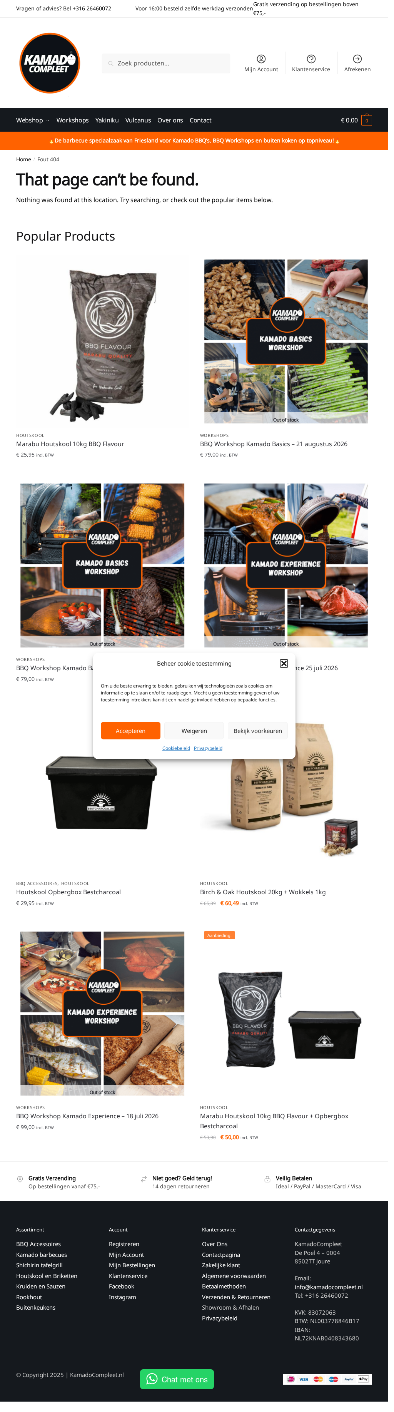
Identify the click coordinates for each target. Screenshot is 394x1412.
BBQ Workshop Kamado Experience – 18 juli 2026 (87, 1116)
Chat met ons (185, 1379)
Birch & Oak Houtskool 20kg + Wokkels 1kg (263, 892)
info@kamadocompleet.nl (329, 1287)
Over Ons (214, 1244)
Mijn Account (261, 69)
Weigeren (194, 730)
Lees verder (286, 470)
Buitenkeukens (35, 1307)
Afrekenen (357, 69)
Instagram (122, 1297)
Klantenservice (311, 69)
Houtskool (30, 435)
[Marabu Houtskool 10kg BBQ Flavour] (102, 341)
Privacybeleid (208, 748)
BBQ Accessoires (37, 883)
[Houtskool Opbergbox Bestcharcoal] (102, 789)
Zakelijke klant (221, 1265)
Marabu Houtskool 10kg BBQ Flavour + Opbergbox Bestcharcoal (274, 1121)
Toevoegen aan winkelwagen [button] (102, 470)
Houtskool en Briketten (46, 1276)
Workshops (214, 435)
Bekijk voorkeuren (258, 730)
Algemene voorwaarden (234, 1276)
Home (23, 159)
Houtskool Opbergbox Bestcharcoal (68, 892)
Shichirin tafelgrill (40, 1265)
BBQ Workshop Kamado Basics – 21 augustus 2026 (273, 444)
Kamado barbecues (41, 1254)
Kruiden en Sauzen (40, 1286)
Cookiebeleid (176, 748)
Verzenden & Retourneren (236, 1297)
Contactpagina (221, 1254)
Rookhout (29, 1297)
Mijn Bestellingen (132, 1265)
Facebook (121, 1286)
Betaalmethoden (224, 1286)
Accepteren (130, 730)
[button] (284, 664)
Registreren (124, 1244)
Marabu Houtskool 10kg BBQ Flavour (70, 444)
